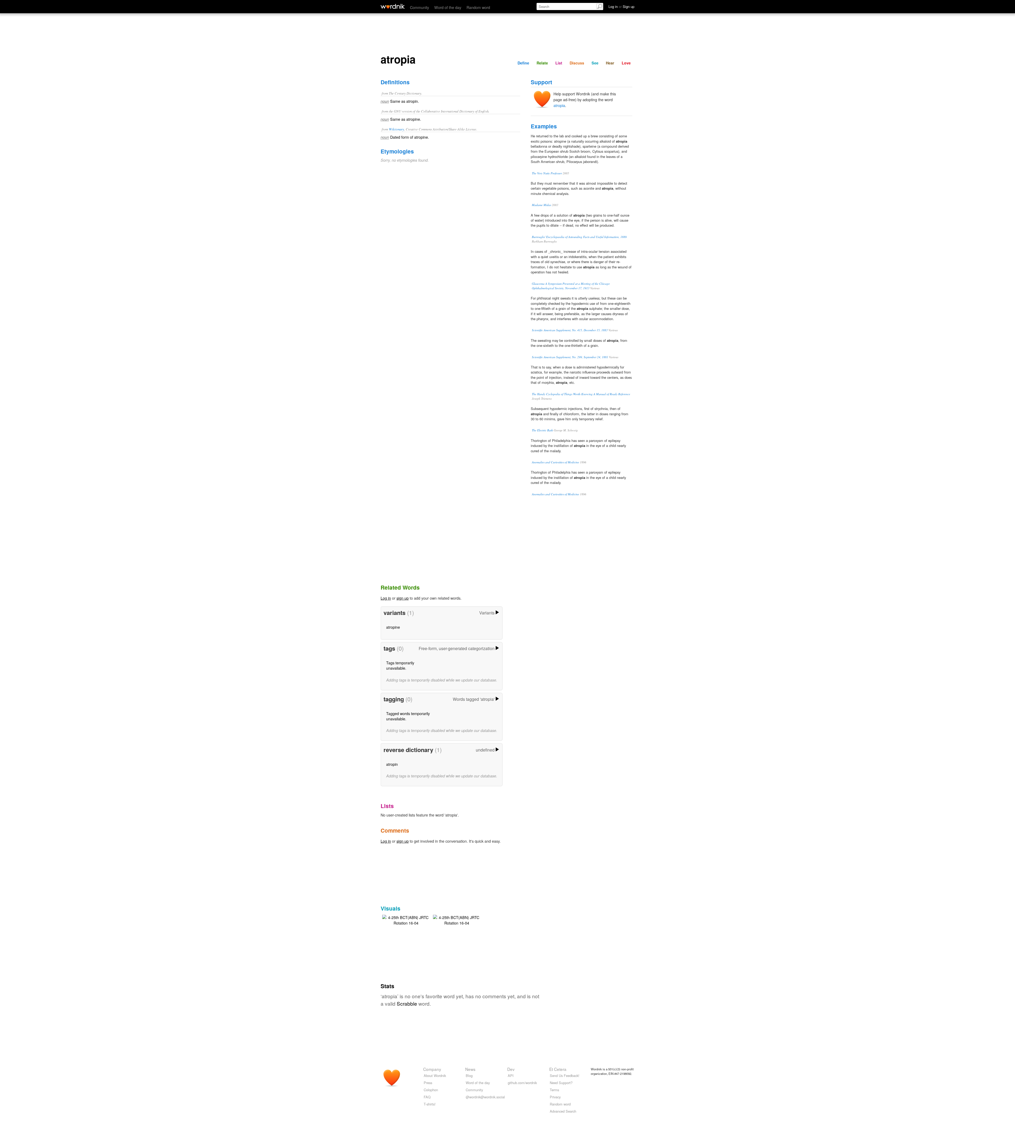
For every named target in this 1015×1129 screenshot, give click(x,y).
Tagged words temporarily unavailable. (408, 716)
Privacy (555, 1096)
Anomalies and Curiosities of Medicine (555, 462)
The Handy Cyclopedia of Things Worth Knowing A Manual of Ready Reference (581, 394)
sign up (402, 598)
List (558, 63)
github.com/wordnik (522, 1082)
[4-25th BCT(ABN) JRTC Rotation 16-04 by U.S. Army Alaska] (406, 919)
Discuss (577, 63)
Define (523, 63)
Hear (610, 63)
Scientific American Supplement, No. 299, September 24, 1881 (570, 357)
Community (419, 7)
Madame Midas (541, 205)
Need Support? (561, 1082)
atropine (393, 627)
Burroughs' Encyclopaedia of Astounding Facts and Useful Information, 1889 (579, 237)
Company (432, 1069)
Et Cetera (557, 1069)
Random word (478, 7)
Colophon (431, 1089)
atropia (559, 105)
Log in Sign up (621, 6)
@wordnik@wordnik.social (485, 1096)
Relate (542, 63)
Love (626, 63)
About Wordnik (435, 1075)
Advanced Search (563, 1111)
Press (428, 1082)
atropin (392, 764)
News (470, 1069)
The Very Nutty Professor (547, 173)
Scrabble (407, 1003)
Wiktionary (396, 129)
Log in (386, 598)
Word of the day (447, 7)
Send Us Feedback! (564, 1075)
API (511, 1075)
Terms (554, 1089)
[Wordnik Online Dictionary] (393, 6)
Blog (469, 1075)
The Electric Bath (542, 430)
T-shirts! (430, 1104)
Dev (511, 1069)
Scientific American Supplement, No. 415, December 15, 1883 (570, 330)
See (595, 63)
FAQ (427, 1096)
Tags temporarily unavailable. (400, 665)
